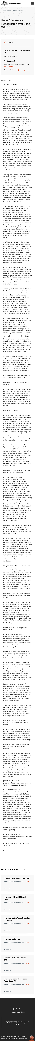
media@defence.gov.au (21, 70)
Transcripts (11, 9)
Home (4, 9)
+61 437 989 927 (9, 66)
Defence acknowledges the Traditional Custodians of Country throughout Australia (17, 1022)
